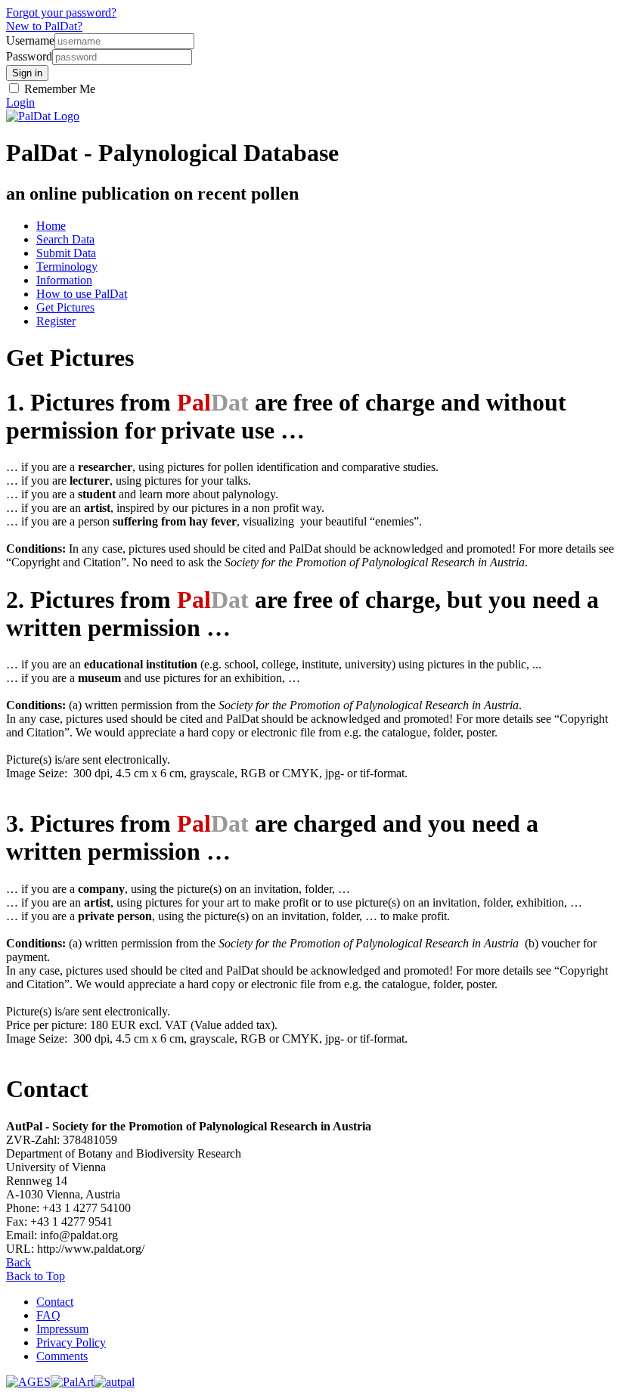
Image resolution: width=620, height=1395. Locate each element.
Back (18, 1262)
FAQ (48, 1315)
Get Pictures (65, 307)
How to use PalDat (81, 293)
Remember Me (58, 88)
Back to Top (35, 1275)
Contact (54, 1301)
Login (20, 102)
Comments (62, 1356)
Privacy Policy (71, 1342)
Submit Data (66, 252)
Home (51, 225)
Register (56, 321)
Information (64, 280)
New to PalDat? (44, 26)
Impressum (62, 1328)
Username (30, 40)
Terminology (67, 266)
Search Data (65, 239)
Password (29, 56)
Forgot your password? (61, 12)
